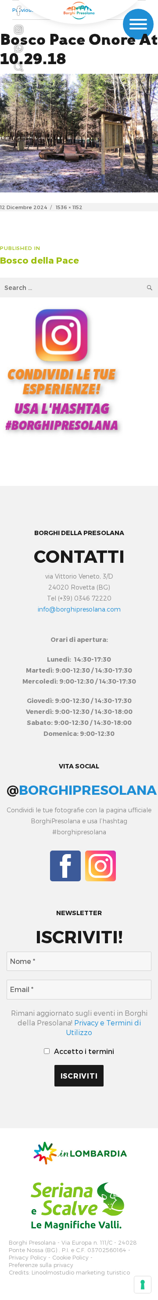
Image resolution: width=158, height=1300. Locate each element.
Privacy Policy (28, 1257)
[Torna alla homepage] (79, 10)
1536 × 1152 (69, 207)
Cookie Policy (70, 1257)
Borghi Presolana (32, 1243)
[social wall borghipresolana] (61, 369)
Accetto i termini (83, 1051)
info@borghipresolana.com (79, 609)
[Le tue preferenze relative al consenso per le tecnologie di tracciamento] (142, 1284)
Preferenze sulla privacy (41, 1265)
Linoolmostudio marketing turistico (81, 1272)
